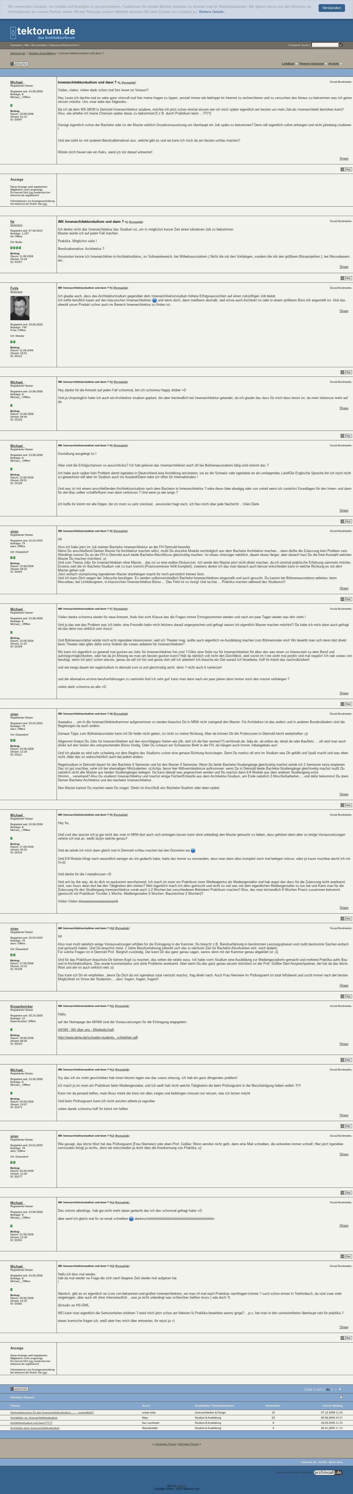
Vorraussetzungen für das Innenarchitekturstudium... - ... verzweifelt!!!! (52, 1412)
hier (31, 192)
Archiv (323, 1462)
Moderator (16, 225)
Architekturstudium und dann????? (31, 1422)
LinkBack (288, 63)
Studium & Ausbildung (42, 53)
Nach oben (336, 1462)
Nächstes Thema (189, 1444)
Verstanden (332, 8)
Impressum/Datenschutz (63, 45)
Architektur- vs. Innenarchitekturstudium (33, 1417)
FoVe (14, 288)
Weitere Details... (213, 12)
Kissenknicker (21, 1006)
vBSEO (181, 1485)
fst (12, 222)
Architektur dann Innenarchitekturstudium (34, 1428)
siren (14, 531)
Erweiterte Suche (299, 45)
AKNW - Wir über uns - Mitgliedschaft (86, 1030)
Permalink (128, 82)
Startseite (16, 45)
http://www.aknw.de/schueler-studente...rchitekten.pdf (98, 1037)
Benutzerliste (39, 45)
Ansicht (333, 63)
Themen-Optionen (311, 63)
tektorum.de (17, 53)
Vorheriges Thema (165, 1444)
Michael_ (17, 82)
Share (344, 158)
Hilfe (26, 45)
